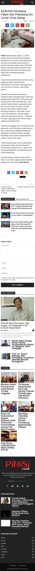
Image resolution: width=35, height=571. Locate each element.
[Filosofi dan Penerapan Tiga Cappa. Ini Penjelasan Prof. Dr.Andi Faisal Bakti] (17, 309)
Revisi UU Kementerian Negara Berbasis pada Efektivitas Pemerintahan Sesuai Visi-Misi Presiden (8, 421)
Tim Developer (22, 565)
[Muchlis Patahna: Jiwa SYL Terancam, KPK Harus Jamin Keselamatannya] (5, 523)
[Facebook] (7, 486)
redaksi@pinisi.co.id (21, 481)
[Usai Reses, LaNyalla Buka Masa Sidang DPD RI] (9, 436)
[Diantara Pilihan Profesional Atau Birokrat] (5, 513)
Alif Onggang (4, 330)
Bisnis (2, 557)
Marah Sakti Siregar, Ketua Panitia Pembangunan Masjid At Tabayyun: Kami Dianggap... (23, 345)
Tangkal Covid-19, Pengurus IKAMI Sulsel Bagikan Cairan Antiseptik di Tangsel (8, 190)
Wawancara (4, 320)
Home (2, 7)
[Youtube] (27, 486)
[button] (32, 2)
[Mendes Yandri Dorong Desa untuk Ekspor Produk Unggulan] (9, 377)
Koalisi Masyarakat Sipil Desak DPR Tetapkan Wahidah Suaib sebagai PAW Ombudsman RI (22, 206)
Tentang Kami (12, 565)
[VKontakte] (22, 486)
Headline (8, 7)
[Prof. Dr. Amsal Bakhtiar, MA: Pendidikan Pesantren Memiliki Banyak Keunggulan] (5, 356)
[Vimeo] (17, 486)
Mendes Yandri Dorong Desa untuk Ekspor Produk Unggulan (8, 389)
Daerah (3, 540)
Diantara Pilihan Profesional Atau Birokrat (20, 513)
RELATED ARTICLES (8, 199)
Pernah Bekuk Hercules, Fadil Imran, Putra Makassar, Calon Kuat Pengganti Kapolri (23, 502)
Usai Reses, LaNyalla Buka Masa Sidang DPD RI (8, 446)
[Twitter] (12, 486)
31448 (32, 21)
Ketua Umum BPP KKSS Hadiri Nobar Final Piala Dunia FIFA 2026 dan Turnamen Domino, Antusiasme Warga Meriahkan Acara (22, 226)
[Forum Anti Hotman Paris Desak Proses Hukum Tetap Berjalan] (5, 215)
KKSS (2, 546)
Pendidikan (4, 552)
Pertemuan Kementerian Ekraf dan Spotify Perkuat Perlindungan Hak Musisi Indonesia (26, 391)
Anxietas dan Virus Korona (26, 187)
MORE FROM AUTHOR (22, 199)
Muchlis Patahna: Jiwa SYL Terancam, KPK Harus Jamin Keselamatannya (22, 523)
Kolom (3, 538)
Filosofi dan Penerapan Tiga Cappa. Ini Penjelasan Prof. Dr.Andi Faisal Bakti (15, 325)
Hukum (3, 554)
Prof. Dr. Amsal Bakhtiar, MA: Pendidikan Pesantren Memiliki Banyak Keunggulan (23, 358)
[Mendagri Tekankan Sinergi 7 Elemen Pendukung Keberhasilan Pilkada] (26, 406)
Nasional (3, 382)
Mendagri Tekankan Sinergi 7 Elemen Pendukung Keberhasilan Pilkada (24, 420)
